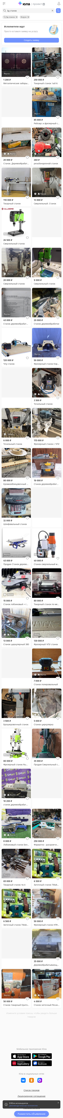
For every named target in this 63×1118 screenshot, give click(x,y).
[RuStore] (42, 1063)
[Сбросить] (52, 10)
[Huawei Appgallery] (21, 1063)
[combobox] (28, 10)
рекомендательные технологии (23, 1105)
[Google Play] (42, 1056)
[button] (27, 77)
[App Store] (21, 1056)
